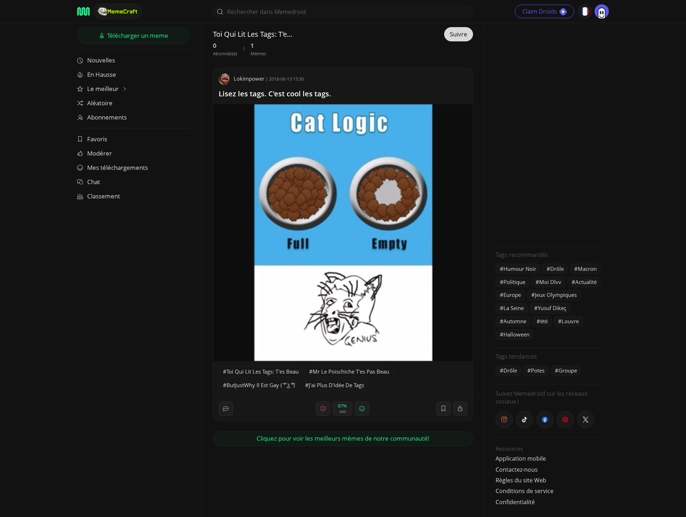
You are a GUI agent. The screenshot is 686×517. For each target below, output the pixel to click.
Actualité (586, 281)
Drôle (557, 268)
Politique (514, 281)
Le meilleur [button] (103, 89)
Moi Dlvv (550, 281)
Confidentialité (515, 502)
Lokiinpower (249, 78)
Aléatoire (100, 103)
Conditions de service (524, 491)
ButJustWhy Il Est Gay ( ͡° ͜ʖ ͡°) (261, 385)
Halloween (516, 334)
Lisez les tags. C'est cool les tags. (275, 93)
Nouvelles (101, 60)
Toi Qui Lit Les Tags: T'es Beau (263, 371)
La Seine (513, 307)
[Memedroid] (83, 11)
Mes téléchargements (117, 167)
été (544, 321)
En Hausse (101, 74)
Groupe (567, 370)
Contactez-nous (517, 469)
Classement (103, 196)
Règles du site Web (521, 480)
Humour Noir (519, 268)
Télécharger (137, 35)
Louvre (570, 321)
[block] (460, 408)
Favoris (97, 139)
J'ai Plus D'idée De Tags (336, 385)
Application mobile (521, 458)
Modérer (99, 153)
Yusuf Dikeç (552, 307)
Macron (587, 268)
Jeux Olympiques (556, 294)
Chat (93, 182)
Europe (512, 294)
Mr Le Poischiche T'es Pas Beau (351, 371)
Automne (514, 321)
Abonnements (107, 117)
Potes (538, 370)
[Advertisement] (549, 134)
